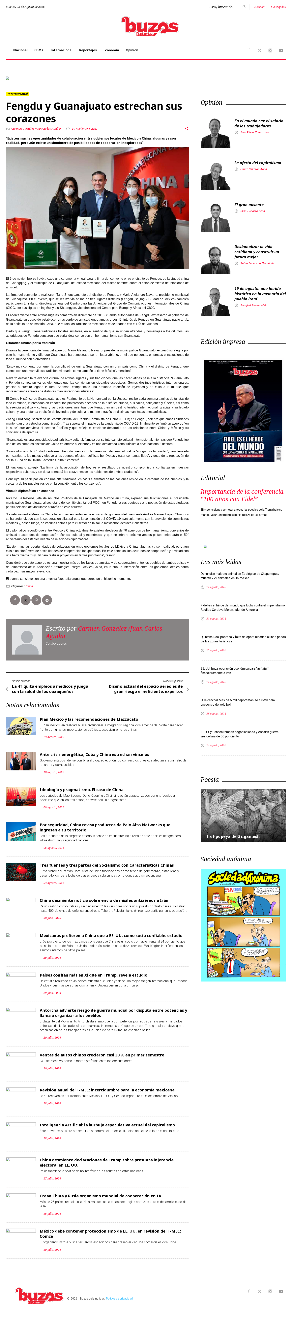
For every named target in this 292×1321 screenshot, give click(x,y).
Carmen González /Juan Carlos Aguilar (36, 128)
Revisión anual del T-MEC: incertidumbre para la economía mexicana (107, 1090)
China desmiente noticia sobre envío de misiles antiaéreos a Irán (104, 900)
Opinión (132, 50)
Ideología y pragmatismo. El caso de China (82, 789)
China (29, 586)
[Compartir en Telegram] (47, 600)
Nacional (20, 50)
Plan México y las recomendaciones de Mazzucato (89, 719)
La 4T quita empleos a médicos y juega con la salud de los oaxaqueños (50, 689)
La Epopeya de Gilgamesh (233, 836)
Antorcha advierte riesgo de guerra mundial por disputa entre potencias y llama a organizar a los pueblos (113, 1013)
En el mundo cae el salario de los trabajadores (258, 123)
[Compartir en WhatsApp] (36, 600)
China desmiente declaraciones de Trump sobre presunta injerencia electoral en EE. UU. (107, 1162)
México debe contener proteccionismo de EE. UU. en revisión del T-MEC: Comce (110, 1233)
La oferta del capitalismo (257, 162)
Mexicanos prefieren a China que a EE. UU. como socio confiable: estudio (111, 935)
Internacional (61, 50)
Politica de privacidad (119, 1298)
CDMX (39, 50)
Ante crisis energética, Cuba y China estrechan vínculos (94, 754)
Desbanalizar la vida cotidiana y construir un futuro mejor (256, 252)
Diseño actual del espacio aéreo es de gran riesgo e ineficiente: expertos (146, 689)
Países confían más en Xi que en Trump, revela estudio (93, 975)
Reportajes (88, 50)
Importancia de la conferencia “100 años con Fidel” (242, 495)
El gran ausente (249, 204)
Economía (111, 50)
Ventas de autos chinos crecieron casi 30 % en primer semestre (102, 1055)
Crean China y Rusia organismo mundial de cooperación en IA (100, 1196)
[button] (27, 78)
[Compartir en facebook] (15, 600)
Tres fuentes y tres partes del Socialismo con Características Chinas (107, 865)
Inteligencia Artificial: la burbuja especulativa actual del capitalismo (107, 1125)
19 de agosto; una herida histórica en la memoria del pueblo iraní (260, 294)
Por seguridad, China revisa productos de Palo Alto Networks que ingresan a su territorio (105, 827)
